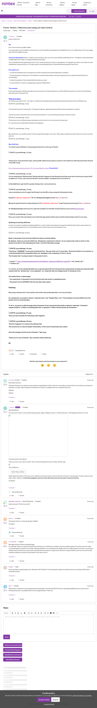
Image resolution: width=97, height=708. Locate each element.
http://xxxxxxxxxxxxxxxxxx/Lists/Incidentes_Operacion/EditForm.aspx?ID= (43, 261)
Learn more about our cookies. (82, 695)
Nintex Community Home (13, 645)
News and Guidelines (20, 21)
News (30, 21)
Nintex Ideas (74, 4)
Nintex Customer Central (22, 4)
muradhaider (13, 541)
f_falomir (11, 36)
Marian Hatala (78, 209)
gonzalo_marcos (14, 501)
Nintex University (49, 4)
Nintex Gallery (62, 4)
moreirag (11, 380)
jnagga (11, 567)
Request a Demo (87, 4)
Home (3, 21)
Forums (9, 21)
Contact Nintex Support (13, 650)
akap (10, 586)
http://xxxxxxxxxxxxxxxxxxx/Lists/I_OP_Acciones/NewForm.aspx (29, 168)
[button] (2, 11)
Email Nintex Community (13, 655)
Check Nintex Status (13, 659)
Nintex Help (37, 4)
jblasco (11, 518)
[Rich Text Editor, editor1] (48, 624)
